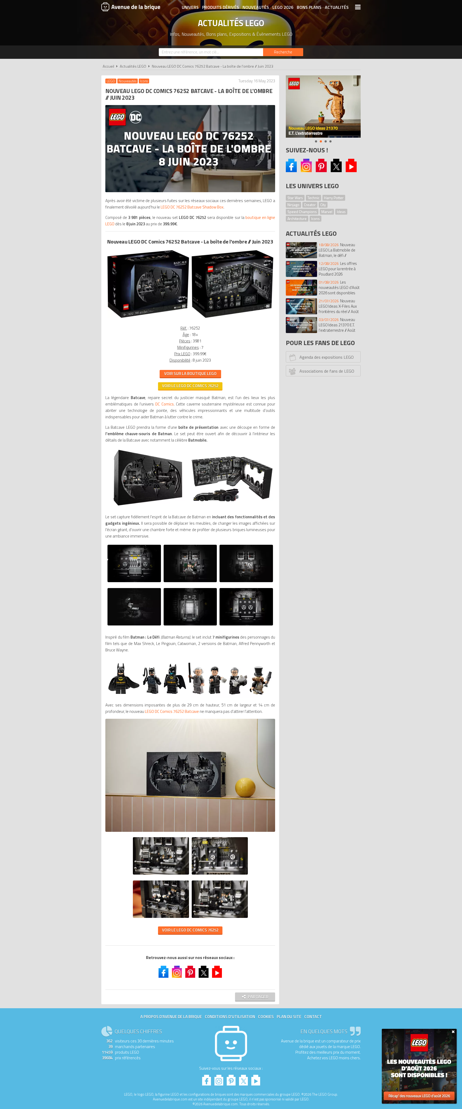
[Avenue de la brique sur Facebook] (291, 171)
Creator (310, 204)
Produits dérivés (220, 7)
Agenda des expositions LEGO (326, 357)
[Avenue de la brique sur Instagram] (306, 171)
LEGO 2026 (282, 7)
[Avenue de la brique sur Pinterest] (321, 171)
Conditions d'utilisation (230, 1017)
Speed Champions (302, 211)
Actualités (337, 7)
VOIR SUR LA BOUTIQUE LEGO (190, 373)
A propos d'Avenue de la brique (171, 1017)
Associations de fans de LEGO (326, 371)
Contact (313, 1017)
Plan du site (289, 1017)
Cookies (266, 1017)
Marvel (326, 211)
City (323, 204)
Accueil (108, 66)
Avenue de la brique (130, 6)
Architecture (297, 218)
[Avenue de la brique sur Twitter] (204, 972)
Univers (190, 7)
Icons (315, 218)
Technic (313, 197)
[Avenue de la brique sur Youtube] (351, 171)
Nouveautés (255, 7)
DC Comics (164, 404)
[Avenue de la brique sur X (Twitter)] (336, 171)
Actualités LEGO (133, 66)
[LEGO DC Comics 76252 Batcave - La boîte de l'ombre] (148, 318)
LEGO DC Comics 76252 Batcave (172, 711)
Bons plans (309, 7)
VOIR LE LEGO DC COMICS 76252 (190, 930)
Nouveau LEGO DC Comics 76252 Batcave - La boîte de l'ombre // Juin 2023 (212, 66)
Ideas (341, 211)
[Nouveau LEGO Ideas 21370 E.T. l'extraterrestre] (323, 106)
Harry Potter (334, 197)
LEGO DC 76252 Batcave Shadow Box (192, 207)
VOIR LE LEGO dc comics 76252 (190, 386)
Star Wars (295, 197)
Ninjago (293, 204)
